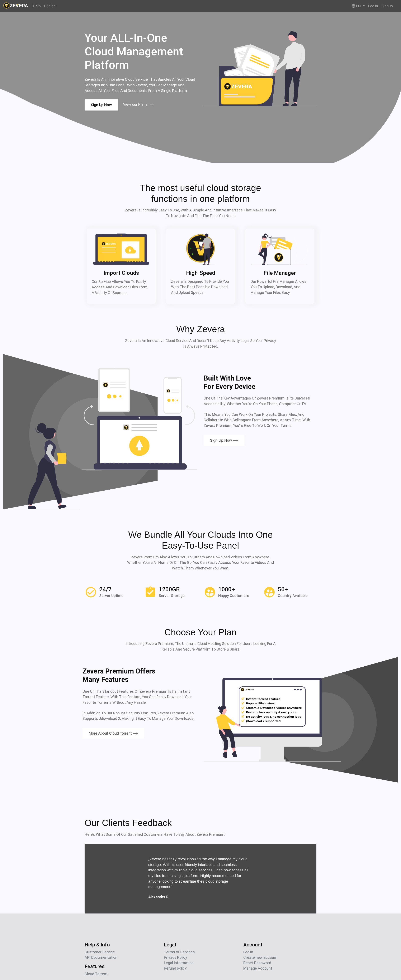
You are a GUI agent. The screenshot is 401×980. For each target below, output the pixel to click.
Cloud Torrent (96, 974)
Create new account (260, 957)
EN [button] (358, 6)
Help (37, 6)
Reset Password (257, 963)
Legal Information (179, 963)
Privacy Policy (175, 957)
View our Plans (135, 104)
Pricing (50, 6)
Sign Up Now (101, 105)
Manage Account (257, 968)
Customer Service (100, 952)
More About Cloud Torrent (111, 733)
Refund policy (175, 968)
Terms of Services (179, 952)
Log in (373, 6)
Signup (387, 6)
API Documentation (101, 957)
